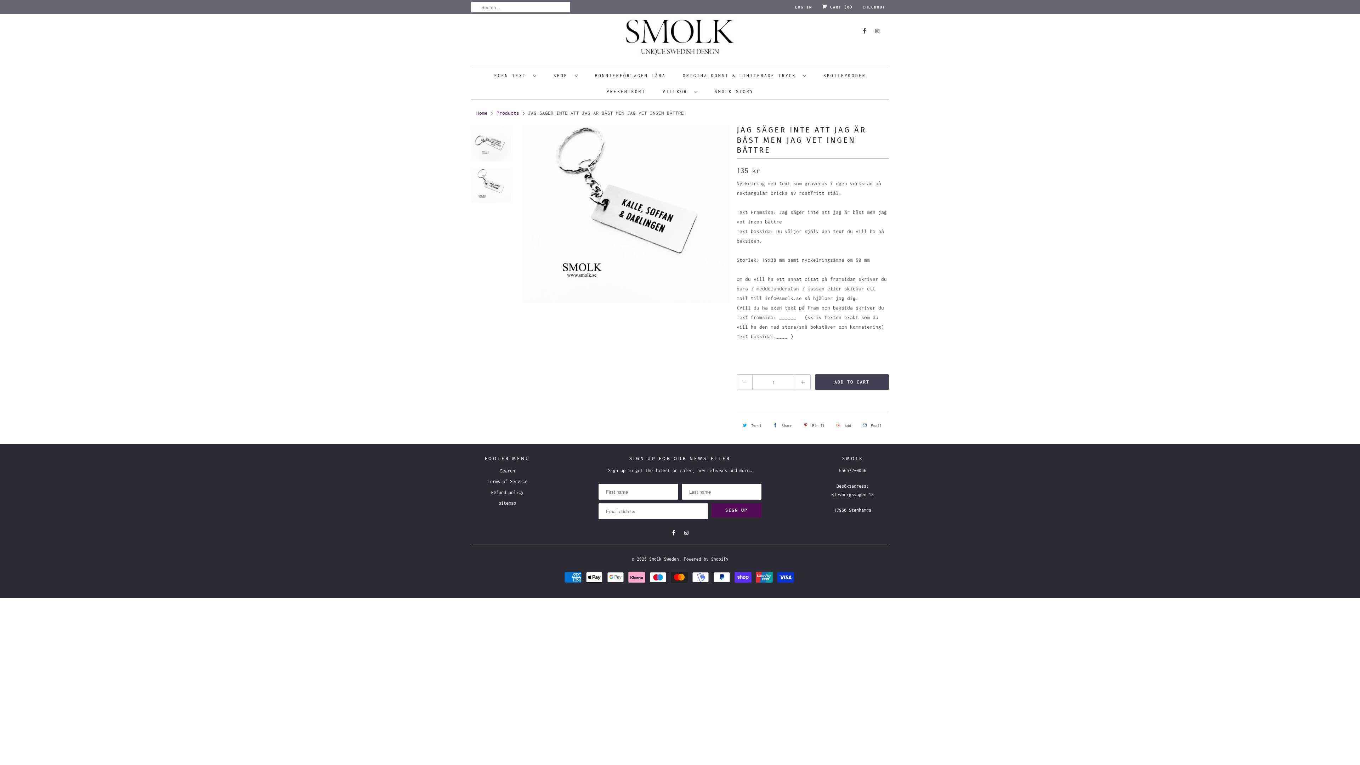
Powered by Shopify (706, 559)
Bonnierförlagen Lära (630, 75)
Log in (803, 7)
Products (508, 113)
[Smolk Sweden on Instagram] (877, 31)
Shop (562, 75)
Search (507, 471)
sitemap (507, 503)
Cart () (840, 7)
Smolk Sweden (664, 559)
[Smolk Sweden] (680, 39)
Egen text (512, 75)
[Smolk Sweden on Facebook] (864, 31)
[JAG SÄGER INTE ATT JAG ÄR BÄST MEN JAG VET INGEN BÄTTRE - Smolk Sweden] (626, 214)
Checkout (874, 7)
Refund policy (507, 492)
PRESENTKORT (626, 91)
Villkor (677, 91)
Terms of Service (507, 481)
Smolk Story (734, 91)
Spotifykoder (844, 75)
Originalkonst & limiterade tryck (741, 75)
